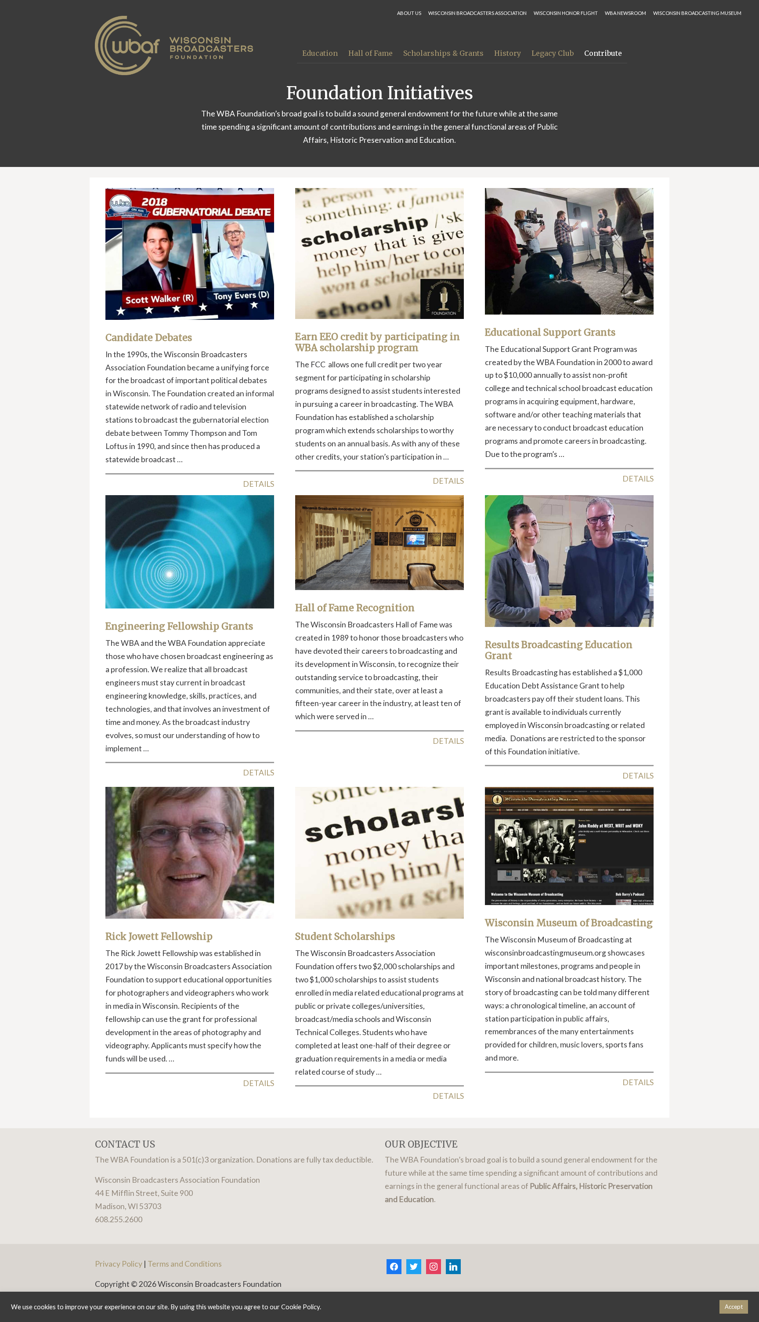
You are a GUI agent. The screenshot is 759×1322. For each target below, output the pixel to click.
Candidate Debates (148, 338)
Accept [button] (734, 1306)
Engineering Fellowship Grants (179, 626)
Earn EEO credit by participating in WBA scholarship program (377, 342)
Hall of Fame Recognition (355, 608)
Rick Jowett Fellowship (159, 936)
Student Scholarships (345, 936)
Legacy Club (552, 53)
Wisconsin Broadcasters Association (477, 13)
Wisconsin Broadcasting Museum (697, 13)
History (507, 53)
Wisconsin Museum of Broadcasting (569, 923)
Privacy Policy (118, 1263)
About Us (409, 13)
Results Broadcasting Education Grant (558, 650)
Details (258, 484)
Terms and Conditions (185, 1263)
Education (320, 53)
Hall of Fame (370, 53)
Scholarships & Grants (443, 53)
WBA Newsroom (625, 13)
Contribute (603, 53)
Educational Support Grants (550, 332)
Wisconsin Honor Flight (566, 13)
